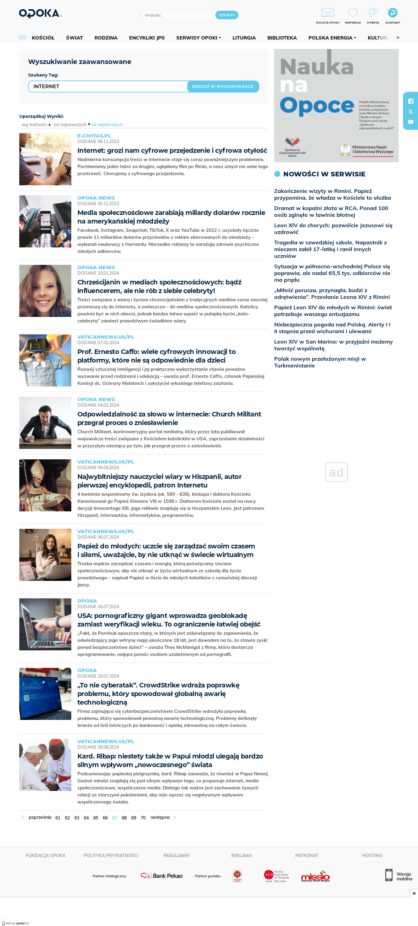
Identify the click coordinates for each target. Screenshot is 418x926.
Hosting (372, 855)
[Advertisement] (209, 912)
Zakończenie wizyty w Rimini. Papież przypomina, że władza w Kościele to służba (332, 194)
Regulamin (176, 855)
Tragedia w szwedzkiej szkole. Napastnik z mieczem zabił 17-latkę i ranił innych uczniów (330, 249)
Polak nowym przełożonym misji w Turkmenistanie (320, 362)
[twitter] (410, 111)
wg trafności (34, 124)
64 (86, 818)
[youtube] (410, 122)
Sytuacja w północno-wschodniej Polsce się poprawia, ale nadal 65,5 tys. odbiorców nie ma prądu (332, 273)
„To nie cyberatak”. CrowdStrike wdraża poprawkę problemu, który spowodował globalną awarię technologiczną (158, 693)
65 (95, 818)
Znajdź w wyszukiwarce (223, 86)
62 (67, 818)
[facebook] (410, 101)
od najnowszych (70, 124)
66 (105, 818)
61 (57, 818)
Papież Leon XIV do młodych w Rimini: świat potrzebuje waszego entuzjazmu (333, 311)
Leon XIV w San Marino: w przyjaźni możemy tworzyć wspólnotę (333, 345)
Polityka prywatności (111, 855)
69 (133, 818)
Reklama (241, 855)
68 (124, 818)
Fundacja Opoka (45, 855)
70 (143, 818)
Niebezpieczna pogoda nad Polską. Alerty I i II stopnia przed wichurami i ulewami (332, 328)
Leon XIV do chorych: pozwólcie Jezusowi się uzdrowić (333, 228)
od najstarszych (107, 124)
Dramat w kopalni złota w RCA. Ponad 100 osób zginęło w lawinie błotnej (331, 211)
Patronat (307, 855)
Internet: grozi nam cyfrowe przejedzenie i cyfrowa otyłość (172, 150)
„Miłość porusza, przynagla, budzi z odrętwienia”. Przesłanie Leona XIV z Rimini (332, 293)
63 (76, 818)
